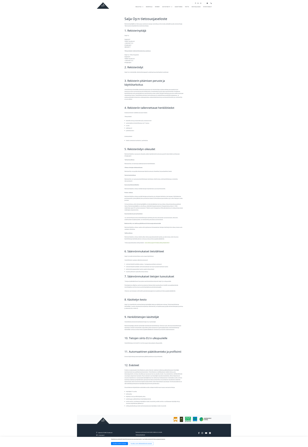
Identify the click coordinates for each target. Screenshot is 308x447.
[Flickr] (210, 433)
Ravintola (149, 6)
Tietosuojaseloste (140, 434)
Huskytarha (178, 6)
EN (198, 3)
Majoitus (139, 6)
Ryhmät (157, 6)
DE (200, 3)
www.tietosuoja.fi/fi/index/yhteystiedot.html (157, 242)
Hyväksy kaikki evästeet (119, 443)
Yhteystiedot (207, 6)
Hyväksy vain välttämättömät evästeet (141, 443)
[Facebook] (198, 433)
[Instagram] (202, 433)
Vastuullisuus (196, 6)
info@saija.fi (101, 435)
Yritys (187, 6)
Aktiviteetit (166, 6)
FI (195, 3)
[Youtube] (206, 433)
